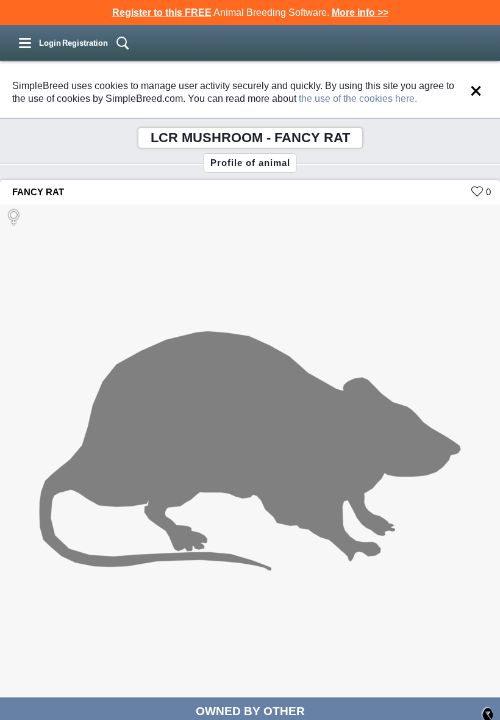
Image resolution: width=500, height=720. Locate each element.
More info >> (360, 12)
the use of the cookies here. (358, 98)
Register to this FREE (162, 12)
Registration (85, 43)
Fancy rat (38, 192)
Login (50, 43)
